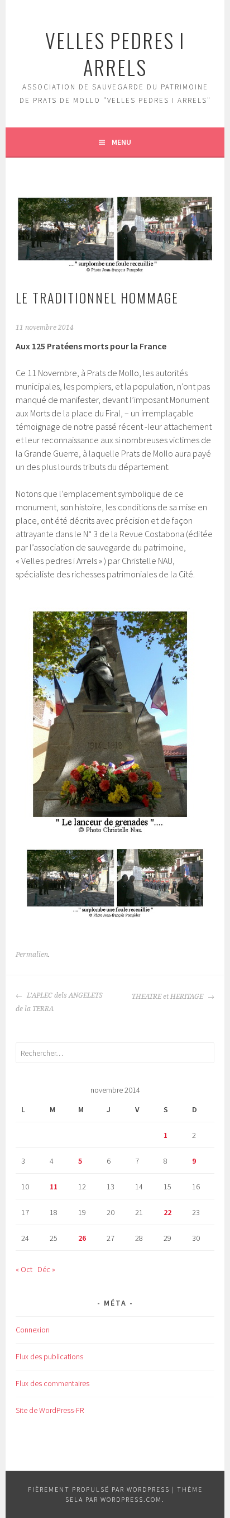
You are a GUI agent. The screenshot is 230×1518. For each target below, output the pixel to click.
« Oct (24, 1269)
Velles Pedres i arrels (115, 53)
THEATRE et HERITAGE (168, 996)
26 (82, 1238)
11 (54, 1187)
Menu (121, 142)
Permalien (32, 955)
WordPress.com (131, 1499)
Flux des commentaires (52, 1383)
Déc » (46, 1269)
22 (167, 1212)
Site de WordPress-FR (50, 1410)
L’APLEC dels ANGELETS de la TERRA (59, 1002)
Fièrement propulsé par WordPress (99, 1489)
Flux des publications (49, 1356)
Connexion (33, 1330)
